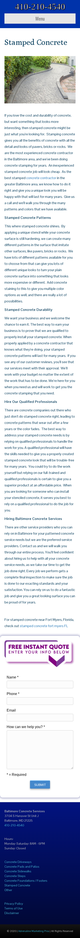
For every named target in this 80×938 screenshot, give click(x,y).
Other (8, 890)
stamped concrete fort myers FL (44, 626)
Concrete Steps (15, 876)
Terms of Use (13, 908)
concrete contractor (41, 178)
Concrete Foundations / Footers (25, 881)
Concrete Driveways (18, 862)
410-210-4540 (14, 825)
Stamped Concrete (17, 885)
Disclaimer (11, 913)
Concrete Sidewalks (17, 871)
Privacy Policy (13, 904)
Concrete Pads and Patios (21, 867)
